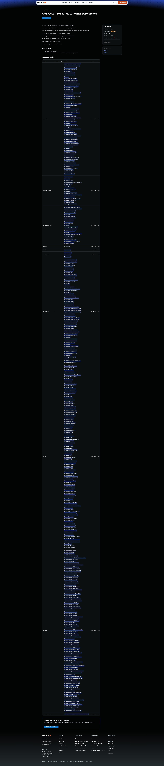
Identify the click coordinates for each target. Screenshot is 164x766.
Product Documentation (97, 743)
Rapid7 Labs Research (80, 745)
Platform (64, 2)
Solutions (44, 746)
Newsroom (61, 743)
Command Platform (47, 741)
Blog (76, 738)
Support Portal (95, 741)
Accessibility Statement (79, 761)
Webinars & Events (79, 743)
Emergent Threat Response (81, 741)
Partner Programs (63, 748)
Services (71, 2)
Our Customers (62, 745)
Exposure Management (48, 743)
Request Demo (122, 2)
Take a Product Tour (47, 753)
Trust (67, 761)
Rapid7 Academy (95, 748)
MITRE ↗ (106, 50)
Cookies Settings (88, 761)
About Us (61, 738)
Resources (77, 2)
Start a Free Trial (46, 751)
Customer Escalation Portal (98, 750)
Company (91, 2)
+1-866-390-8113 (112, 738)
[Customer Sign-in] (116, 2)
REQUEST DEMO (46, 18)
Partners (84, 2)
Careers (61, 752)
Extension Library (95, 745)
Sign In (93, 738)
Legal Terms (49, 761)
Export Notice (62, 761)
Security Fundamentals (80, 750)
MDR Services (45, 744)
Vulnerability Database (80, 748)
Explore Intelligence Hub (51, 726)
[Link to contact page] (113, 2)
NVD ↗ (105, 52)
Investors (61, 750)
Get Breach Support (47, 755)
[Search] (111, 2)
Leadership (61, 741)
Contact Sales (45, 756)
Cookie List (71, 761)
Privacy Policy (55, 761)
